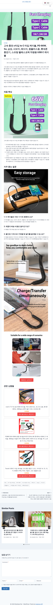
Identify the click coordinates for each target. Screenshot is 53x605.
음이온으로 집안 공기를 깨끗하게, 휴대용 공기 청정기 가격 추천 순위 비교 (13, 532)
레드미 (33, 482)
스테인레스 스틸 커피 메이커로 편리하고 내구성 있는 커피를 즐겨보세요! (13, 495)
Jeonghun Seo (8, 58)
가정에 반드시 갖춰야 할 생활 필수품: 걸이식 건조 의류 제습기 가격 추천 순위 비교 (39, 532)
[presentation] (13, 519)
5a (5, 482)
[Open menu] (50, 6)
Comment (5, 562)
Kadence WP (39, 604)
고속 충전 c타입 (26, 482)
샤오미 (43, 482)
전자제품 (5, 42)
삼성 (38, 482)
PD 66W (18, 482)
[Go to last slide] (4, 527)
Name (4, 580)
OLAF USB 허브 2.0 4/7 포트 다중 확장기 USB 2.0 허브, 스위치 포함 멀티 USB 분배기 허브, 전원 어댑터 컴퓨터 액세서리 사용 (39, 496)
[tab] (23, 544)
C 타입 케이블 (11, 482)
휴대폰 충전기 (25, 485)
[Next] (49, 527)
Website (39, 580)
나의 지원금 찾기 (26, 1)
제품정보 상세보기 (26, 380)
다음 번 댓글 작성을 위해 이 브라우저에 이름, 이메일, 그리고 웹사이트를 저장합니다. (22, 584)
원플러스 (6, 485)
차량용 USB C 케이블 (16, 485)
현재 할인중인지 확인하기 (26, 414)
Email (21, 580)
